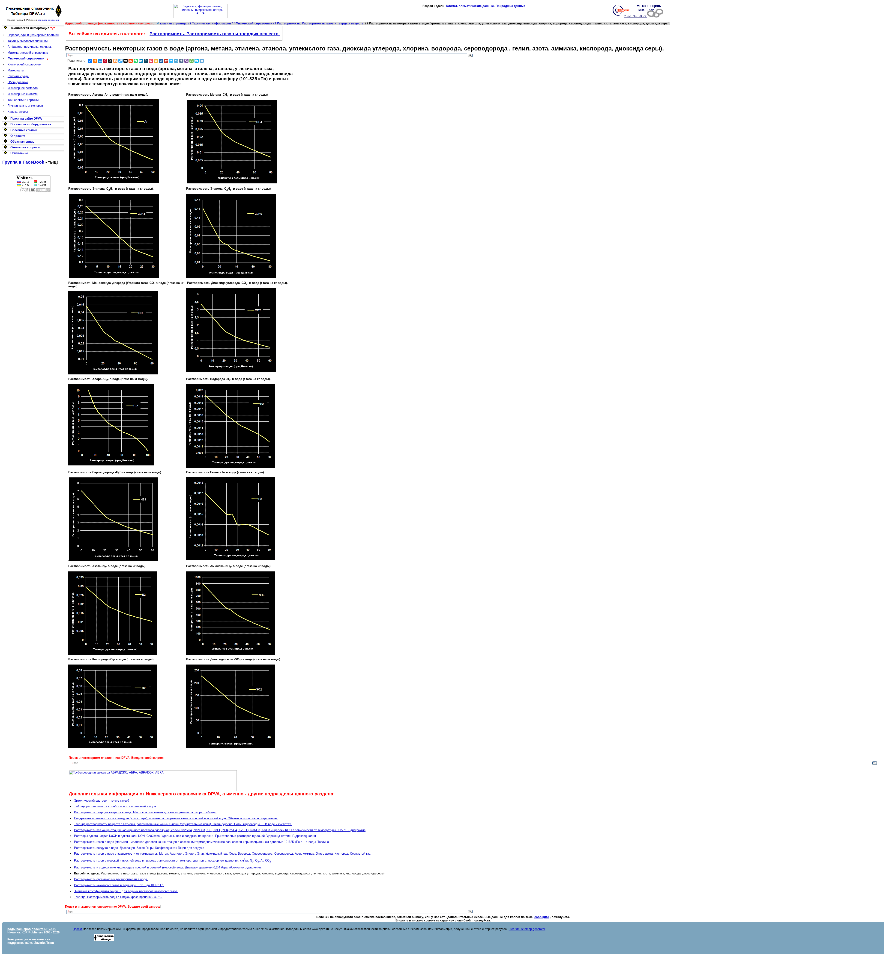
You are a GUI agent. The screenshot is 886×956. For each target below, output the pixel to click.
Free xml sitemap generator (527, 929)
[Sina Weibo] (166, 61)
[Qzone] (156, 61)
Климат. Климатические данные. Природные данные (485, 6)
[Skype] (197, 61)
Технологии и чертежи (23, 100)
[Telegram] (202, 61)
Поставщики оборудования (30, 124)
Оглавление (19, 153)
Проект (77, 929)
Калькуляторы (18, 111)
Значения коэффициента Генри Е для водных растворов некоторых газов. (126, 891)
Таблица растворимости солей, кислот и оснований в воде (115, 806)
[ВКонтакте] (90, 61)
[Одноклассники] (95, 61)
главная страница (173, 23)
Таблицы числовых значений (28, 41)
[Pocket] (151, 61)
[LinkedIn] (141, 61)
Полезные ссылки (23, 130)
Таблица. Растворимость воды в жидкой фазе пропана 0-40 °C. (118, 897)
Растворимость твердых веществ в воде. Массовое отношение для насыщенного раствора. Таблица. (145, 812)
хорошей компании (48, 20)
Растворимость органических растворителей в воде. (111, 879)
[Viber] (186, 61)
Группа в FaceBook (23, 162)
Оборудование (18, 82)
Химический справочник (24, 64)
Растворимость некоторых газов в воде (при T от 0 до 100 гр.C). (119, 885)
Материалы (16, 70)
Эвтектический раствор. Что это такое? (101, 800)
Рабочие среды (18, 76)
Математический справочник (28, 52)
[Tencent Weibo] (176, 61)
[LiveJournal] (146, 61)
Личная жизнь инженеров (25, 105)
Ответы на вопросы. (25, 147)
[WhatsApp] (191, 61)
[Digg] (125, 61)
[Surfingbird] (171, 61)
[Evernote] (136, 61)
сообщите (541, 917)
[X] (110, 61)
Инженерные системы (23, 94)
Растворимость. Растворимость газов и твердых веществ (215, 33)
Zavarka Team (44, 942)
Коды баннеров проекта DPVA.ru (31, 929)
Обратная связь (22, 141)
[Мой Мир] (100, 61)
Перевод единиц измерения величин (33, 35)
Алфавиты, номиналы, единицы (30, 46)
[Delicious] (120, 61)
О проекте (17, 136)
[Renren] (161, 61)
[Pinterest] (105, 61)
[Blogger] (115, 61)
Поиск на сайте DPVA (26, 118)
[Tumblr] (181, 61)
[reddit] (131, 61)
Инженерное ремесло (23, 88)
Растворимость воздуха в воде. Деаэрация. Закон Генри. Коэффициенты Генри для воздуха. (139, 848)
